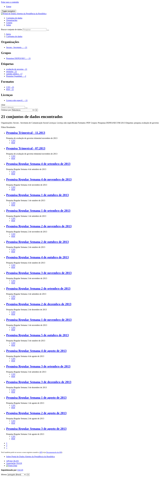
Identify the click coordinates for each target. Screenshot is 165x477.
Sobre (8, 25)
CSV (13, 140)
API (40, 452)
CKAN (20, 470)
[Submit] (48, 30)
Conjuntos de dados (14, 18)
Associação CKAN (14, 463)
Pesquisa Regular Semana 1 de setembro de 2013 (38, 210)
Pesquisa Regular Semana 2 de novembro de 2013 (39, 226)
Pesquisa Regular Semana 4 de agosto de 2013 (36, 350)
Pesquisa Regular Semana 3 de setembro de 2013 (38, 366)
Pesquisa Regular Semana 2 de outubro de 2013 (37, 241)
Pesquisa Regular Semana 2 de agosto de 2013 (36, 413)
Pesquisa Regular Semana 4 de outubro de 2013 (37, 257)
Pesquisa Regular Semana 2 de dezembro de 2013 (38, 304)
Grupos (9, 23)
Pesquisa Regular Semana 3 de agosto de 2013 (36, 428)
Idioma (4, 474)
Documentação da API (54, 452)
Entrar (8, 6)
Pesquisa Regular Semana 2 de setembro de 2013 (38, 288)
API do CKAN (12, 461)
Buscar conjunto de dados (11, 29)
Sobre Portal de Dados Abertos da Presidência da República (30, 456)
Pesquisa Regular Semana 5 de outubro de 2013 (37, 335)
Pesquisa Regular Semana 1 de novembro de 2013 (39, 319)
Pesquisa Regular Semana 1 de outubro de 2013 (37, 195)
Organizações (11, 20)
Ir (36, 110)
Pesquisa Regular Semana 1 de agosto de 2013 (36, 397)
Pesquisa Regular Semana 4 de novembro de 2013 (39, 179)
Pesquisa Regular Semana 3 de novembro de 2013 (39, 273)
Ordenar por (6, 110)
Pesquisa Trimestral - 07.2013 (25, 148)
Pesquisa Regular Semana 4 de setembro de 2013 (38, 163)
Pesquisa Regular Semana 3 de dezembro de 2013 (38, 382)
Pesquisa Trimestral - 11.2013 (25, 132)
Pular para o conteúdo (10, 2)
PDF (13, 143)
